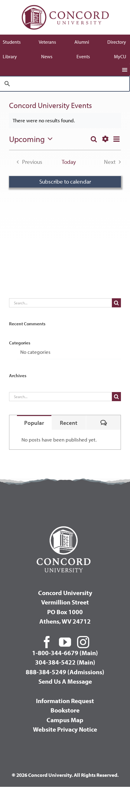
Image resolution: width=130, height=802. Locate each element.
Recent (68, 422)
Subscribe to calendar (65, 181)
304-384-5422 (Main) (65, 662)
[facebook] (47, 642)
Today (69, 161)
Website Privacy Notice (65, 729)
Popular (34, 422)
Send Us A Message (65, 681)
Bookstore (65, 710)
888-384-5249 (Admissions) (65, 672)
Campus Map (65, 720)
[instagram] (83, 642)
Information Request (65, 701)
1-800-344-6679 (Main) (65, 653)
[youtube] (65, 642)
